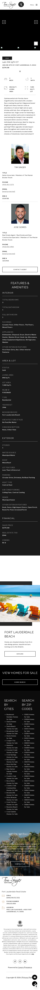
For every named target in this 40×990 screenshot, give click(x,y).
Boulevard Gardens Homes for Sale (12, 717)
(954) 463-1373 (8, 184)
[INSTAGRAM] (20, 961)
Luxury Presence (25, 967)
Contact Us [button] (20, 864)
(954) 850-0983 (8, 247)
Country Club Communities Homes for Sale (12, 788)
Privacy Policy (28, 977)
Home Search (20, 682)
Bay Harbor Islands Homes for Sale (12, 771)
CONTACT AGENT (20, 269)
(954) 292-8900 (11, 903)
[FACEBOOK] (15, 961)
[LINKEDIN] (25, 961)
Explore (20, 654)
